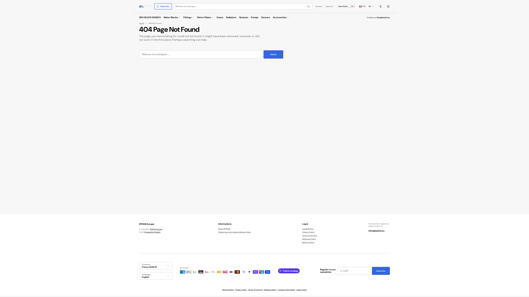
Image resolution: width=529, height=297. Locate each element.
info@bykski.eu (383, 17)
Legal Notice (307, 229)
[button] (380, 6)
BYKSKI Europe (156, 229)
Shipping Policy (309, 239)
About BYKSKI (224, 229)
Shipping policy (270, 290)
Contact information (286, 290)
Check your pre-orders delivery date (234, 232)
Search (273, 54)
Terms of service (255, 290)
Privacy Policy (308, 232)
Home (141, 23)
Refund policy (228, 290)
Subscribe (380, 271)
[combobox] (243, 6)
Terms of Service (309, 235)
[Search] (309, 6)
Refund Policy (308, 242)
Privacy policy (241, 290)
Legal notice (301, 290)
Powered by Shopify (152, 232)
